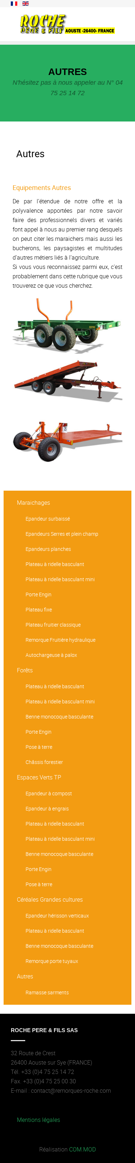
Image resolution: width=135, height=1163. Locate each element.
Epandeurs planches (48, 548)
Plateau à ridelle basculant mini (60, 579)
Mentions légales (38, 1120)
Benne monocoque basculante (59, 716)
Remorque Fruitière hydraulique (60, 639)
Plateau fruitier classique (53, 624)
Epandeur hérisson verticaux (57, 915)
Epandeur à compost (49, 793)
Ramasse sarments (47, 992)
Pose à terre (39, 746)
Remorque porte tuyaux (52, 961)
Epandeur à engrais (47, 808)
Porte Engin (38, 594)
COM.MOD (82, 1149)
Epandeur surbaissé (48, 518)
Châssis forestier (44, 762)
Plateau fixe (39, 609)
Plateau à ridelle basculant (55, 564)
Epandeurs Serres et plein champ (62, 533)
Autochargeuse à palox (51, 654)
